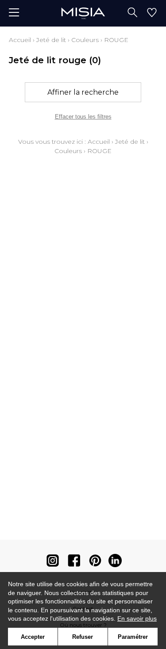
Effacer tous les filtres (83, 116)
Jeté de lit (51, 40)
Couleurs (85, 40)
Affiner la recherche (83, 92)
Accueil (20, 40)
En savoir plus (137, 618)
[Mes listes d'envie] (152, 13)
